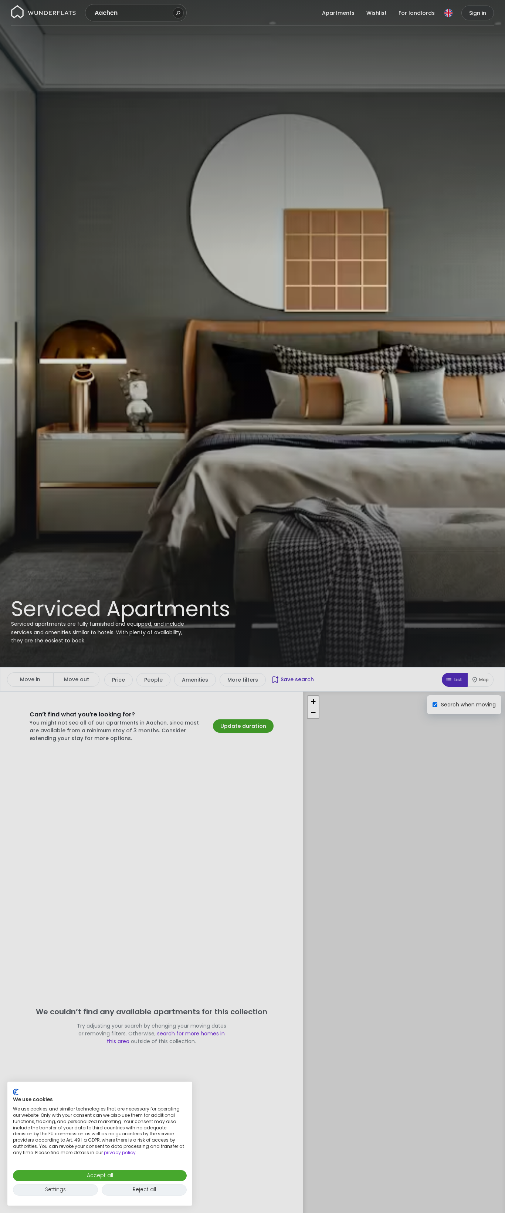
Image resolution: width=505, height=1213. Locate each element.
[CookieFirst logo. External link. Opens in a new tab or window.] (15, 1092)
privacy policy (120, 1152)
